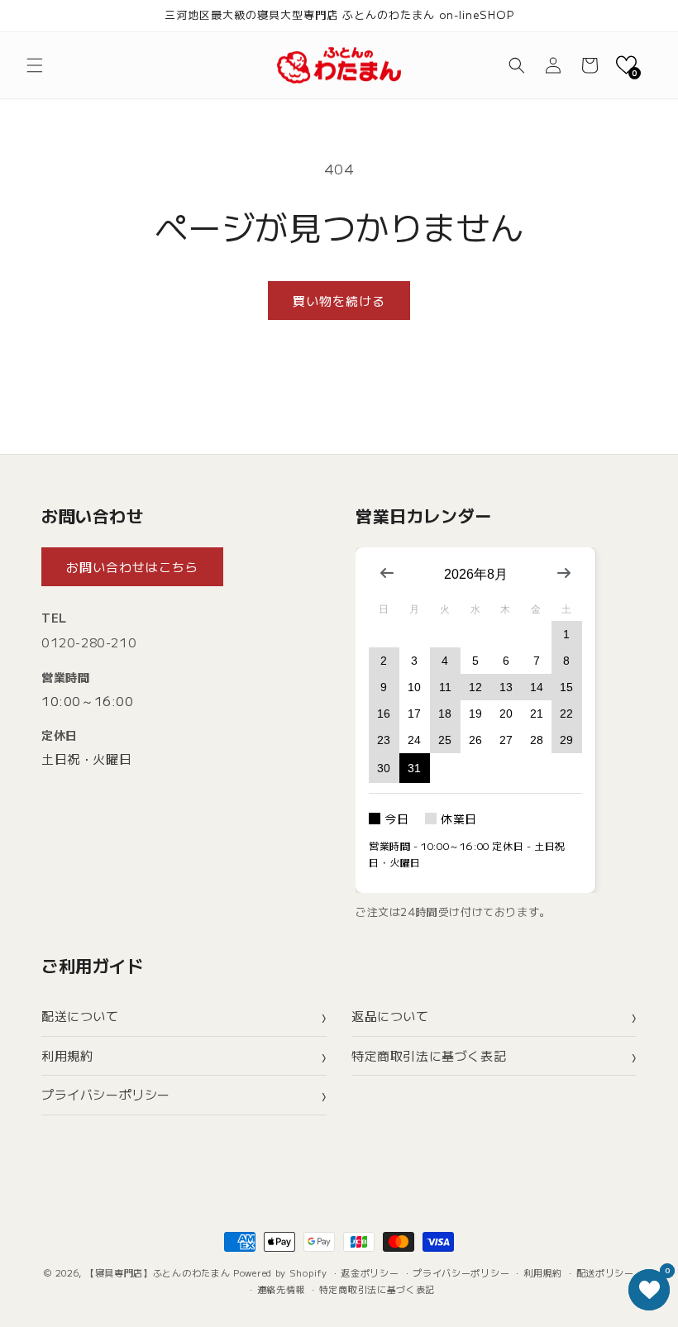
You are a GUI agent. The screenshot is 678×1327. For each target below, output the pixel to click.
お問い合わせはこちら (132, 566)
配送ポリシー (605, 1272)
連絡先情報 (281, 1289)
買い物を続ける (339, 300)
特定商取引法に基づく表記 (428, 1055)
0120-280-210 (88, 642)
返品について (390, 1015)
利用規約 (67, 1055)
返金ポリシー (370, 1272)
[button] (35, 65)
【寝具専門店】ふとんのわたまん (158, 1272)
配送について (80, 1015)
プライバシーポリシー (105, 1094)
